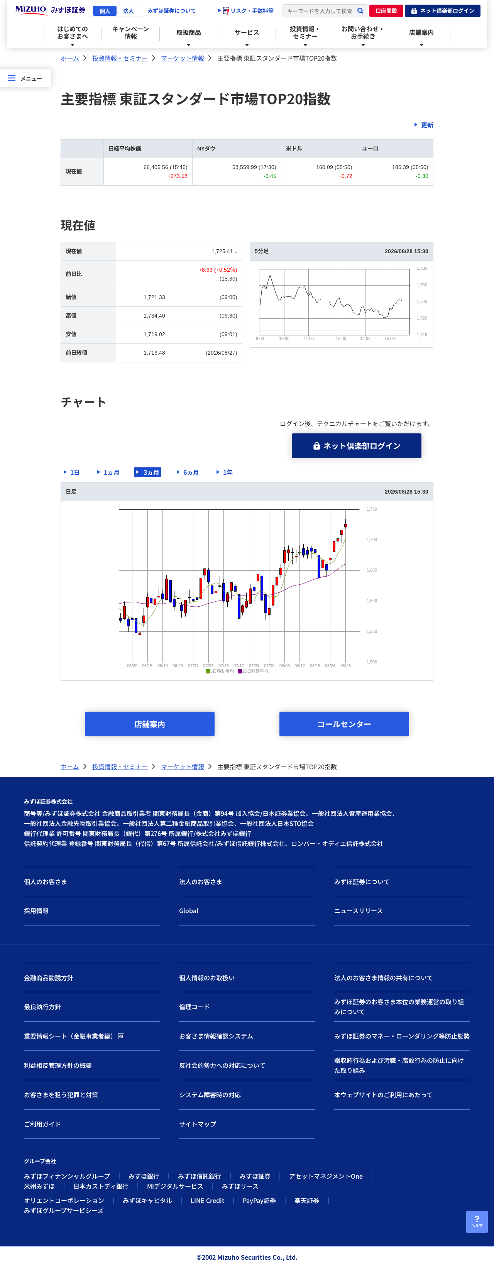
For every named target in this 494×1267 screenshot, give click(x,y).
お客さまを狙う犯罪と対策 (61, 1094)
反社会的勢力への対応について (222, 1065)
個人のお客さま (45, 881)
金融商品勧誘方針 (48, 977)
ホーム (70, 58)
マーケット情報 (182, 58)
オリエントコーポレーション (64, 1200)
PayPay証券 (259, 1200)
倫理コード (194, 1006)
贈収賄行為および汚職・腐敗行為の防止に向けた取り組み (399, 1065)
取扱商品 (188, 32)
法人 (128, 11)
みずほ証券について (171, 10)
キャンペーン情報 (130, 32)
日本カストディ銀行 (101, 1186)
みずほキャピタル (147, 1200)
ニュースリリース (358, 910)
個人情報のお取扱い (207, 977)
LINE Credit (207, 1200)
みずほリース (240, 1186)
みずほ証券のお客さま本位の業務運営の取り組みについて (399, 1006)
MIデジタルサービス (175, 1186)
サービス (247, 32)
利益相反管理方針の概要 (58, 1065)
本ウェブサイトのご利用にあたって (383, 1094)
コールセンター (344, 723)
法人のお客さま (200, 881)
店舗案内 (421, 32)
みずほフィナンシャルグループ (67, 1176)
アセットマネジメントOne (326, 1176)
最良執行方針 (42, 1006)
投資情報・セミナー (305, 32)
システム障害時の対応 (210, 1094)
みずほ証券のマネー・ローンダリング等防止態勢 (402, 1035)
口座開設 (386, 10)
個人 (105, 11)
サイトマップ (197, 1123)
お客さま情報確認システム (216, 1035)
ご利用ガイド (42, 1123)
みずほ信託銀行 (199, 1176)
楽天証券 (306, 1200)
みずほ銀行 (144, 1176)
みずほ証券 (255, 1176)
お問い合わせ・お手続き (363, 32)
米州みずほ (39, 1186)
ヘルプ (477, 1225)
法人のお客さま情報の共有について (383, 977)
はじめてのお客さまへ (72, 32)
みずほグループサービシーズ (63, 1210)
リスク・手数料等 (251, 10)
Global (188, 910)
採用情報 (36, 910)
